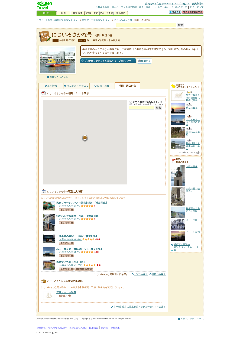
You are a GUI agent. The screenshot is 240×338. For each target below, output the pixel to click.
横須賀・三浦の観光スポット (97, 20)
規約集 (104, 327)
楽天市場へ (197, 3)
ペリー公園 (191, 220)
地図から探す (159, 274)
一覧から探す (141, 274)
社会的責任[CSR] (77, 327)
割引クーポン (92, 13)
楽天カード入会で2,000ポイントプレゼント (167, 3)
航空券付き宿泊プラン (83, 269)
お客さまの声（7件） (70, 206)
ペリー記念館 (193, 232)
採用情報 (93, 327)
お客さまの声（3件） (70, 219)
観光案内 (121, 13)
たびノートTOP (44, 20)
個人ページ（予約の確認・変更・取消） (132, 7)
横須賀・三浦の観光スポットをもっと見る (186, 247)
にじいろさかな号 (123, 20)
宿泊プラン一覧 (66, 209)
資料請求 (115, 327)
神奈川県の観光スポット (67, 20)
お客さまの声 (102, 7)
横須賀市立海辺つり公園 (193, 209)
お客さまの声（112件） (71, 265)
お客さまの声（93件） (70, 239)
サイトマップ (196, 7)
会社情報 (41, 327)
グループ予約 (106, 13)
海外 (63, 13)
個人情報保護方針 (57, 327)
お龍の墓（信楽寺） (193, 189)
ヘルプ (158, 7)
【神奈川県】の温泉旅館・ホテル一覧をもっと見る (139, 306)
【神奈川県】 (82, 202)
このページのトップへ (192, 319)
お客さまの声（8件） (70, 252)
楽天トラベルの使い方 (175, 7)
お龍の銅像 (191, 166)
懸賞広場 (78, 13)
